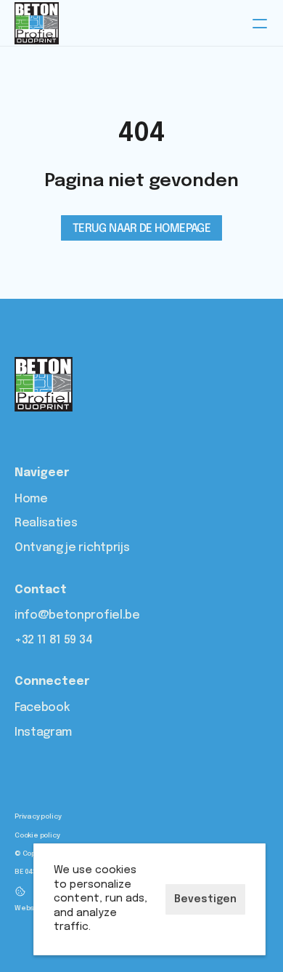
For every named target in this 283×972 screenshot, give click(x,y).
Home (31, 499)
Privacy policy (38, 816)
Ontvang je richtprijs (72, 548)
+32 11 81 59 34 (53, 640)
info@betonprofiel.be (77, 615)
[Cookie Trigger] (20, 891)
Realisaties (46, 523)
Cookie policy (37, 835)
